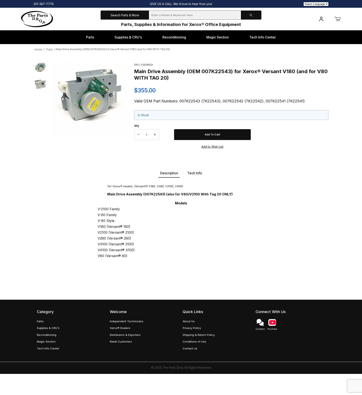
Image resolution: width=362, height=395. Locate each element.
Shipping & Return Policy (199, 334)
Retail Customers (121, 341)
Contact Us (190, 348)
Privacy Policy (192, 328)
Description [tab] (169, 173)
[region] (40, 105)
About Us (189, 321)
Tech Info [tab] (194, 173)
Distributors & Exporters (125, 334)
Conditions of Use (194, 341)
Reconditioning (46, 334)
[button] (40, 68)
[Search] (251, 15)
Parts (50, 49)
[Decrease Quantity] (138, 134)
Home (38, 49)
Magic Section (46, 341)
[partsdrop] (37, 18)
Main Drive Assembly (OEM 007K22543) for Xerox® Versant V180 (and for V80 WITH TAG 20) (113, 49)
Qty (136, 125)
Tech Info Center (48, 348)
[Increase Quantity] (155, 134)
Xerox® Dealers (120, 328)
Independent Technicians (126, 321)
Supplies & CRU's (48, 328)
